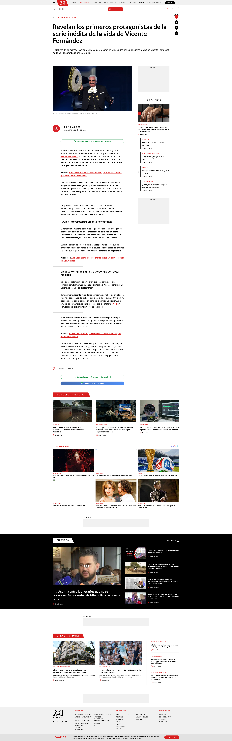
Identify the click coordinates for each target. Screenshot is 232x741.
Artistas (61, 368)
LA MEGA (119, 729)
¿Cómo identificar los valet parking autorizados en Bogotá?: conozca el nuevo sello (155, 157)
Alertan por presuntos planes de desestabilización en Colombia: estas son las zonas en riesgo (163, 581)
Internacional (84, 2)
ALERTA (118, 724)
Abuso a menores (143, 124)
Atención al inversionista (79, 728)
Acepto (172, 737)
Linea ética (97, 723)
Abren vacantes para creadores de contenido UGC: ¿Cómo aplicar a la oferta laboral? (163, 661)
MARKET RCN (163, 721)
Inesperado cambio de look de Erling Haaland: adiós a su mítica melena (120, 671)
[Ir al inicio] (62, 3)
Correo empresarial (82, 723)
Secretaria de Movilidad (150, 153)
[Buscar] (178, 3)
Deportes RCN (96, 2)
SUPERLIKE (162, 719)
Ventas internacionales (102, 721)
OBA (95, 725)
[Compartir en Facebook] (176, 22)
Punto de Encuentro (154, 2)
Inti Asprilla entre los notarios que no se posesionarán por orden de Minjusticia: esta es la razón (86, 595)
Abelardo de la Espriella (61, 667)
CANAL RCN (170, 2)
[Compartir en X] (176, 28)
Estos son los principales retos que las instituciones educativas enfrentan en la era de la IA (164, 677)
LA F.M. (118, 721)
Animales (145, 167)
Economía (122, 2)
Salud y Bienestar (110, 2)
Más (171, 540)
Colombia (73, 2)
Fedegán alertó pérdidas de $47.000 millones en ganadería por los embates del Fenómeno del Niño (163, 566)
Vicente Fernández (69, 156)
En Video (63, 540)
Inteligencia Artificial (159, 672)
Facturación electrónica (102, 714)
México (70, 368)
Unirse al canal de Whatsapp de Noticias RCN (94, 141)
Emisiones (59, 9)
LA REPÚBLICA (140, 714)
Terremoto (144, 424)
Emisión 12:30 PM (117, 9)
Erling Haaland (105, 667)
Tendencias (132, 2)
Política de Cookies (135, 738)
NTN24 (118, 714)
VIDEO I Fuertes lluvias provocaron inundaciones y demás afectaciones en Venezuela (154, 143)
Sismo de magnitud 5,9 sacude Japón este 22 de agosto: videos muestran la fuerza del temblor (159, 428)
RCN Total (119, 717)
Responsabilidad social (83, 714)
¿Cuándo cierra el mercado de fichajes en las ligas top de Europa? (164, 646)
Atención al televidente (83, 717)
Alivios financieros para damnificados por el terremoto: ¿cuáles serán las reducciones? (70, 671)
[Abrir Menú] (54, 2)
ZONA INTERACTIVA (165, 717)
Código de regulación (82, 721)
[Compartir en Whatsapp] (176, 33)
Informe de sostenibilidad (98, 717)
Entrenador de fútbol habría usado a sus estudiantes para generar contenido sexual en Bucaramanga (153, 129)
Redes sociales (156, 656)
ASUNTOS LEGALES (142, 717)
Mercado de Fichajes (158, 642)
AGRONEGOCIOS (141, 719)
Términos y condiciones (114, 736)
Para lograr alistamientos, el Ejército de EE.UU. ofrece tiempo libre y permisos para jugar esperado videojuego (155, 185)
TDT (127, 714)
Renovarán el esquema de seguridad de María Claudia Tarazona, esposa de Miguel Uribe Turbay (163, 596)
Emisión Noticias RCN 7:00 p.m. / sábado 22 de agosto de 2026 (163, 551)
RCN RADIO (119, 719)
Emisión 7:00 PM (173, 9)
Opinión (141, 2)
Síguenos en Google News (94, 383)
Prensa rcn (79, 725)
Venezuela (145, 139)
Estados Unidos (147, 181)
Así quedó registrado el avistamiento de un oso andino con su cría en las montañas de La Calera (155, 171)
